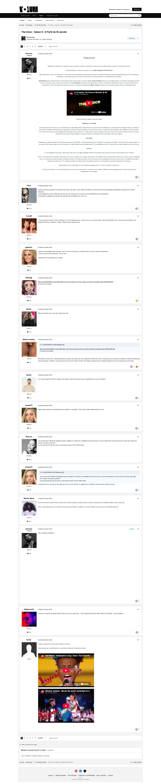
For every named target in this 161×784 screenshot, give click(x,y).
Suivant (40, 46)
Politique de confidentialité (86, 775)
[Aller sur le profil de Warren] (29, 446)
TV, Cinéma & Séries (45, 39)
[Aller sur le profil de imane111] (29, 415)
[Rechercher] (139, 15)
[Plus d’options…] (138, 54)
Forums (22, 20)
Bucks (28, 309)
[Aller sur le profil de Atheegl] (29, 287)
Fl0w (29, 186)
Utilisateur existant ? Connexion (119, 9)
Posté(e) (45, 53)
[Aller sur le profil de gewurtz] (29, 257)
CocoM (29, 216)
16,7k (29, 521)
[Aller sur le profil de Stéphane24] (29, 619)
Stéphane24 (29, 609)
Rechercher (60, 20)
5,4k (29, 239)
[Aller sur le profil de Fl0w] (29, 195)
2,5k (29, 332)
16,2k (29, 459)
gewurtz (28, 247)
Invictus (31, 37)
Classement (38, 20)
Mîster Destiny (29, 339)
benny (28, 375)
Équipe (30, 20)
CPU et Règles (72, 775)
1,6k (30, 300)
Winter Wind (29, 498)
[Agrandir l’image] (89, 57)
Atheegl (29, 278)
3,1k (30, 362)
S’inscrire (137, 9)
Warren (29, 437)
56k (30, 78)
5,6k (29, 632)
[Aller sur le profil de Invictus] (23, 38)
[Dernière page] (45, 46)
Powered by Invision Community (80, 779)
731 (30, 270)
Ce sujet (132, 15)
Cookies (110, 775)
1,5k (30, 397)
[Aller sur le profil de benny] (29, 384)
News (34, 15)
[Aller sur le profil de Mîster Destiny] (29, 349)
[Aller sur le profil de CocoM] (29, 225)
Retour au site (25, 15)
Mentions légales (61, 775)
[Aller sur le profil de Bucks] (29, 318)
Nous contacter (101, 775)
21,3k (29, 208)
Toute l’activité (49, 20)
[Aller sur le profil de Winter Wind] (29, 508)
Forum (41, 15)
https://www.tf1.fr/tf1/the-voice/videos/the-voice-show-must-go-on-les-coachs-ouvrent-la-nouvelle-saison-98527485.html (75, 282)
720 (30, 428)
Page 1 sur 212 (53, 46)
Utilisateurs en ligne (52, 15)
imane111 (28, 405)
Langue (50, 775)
